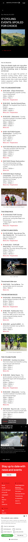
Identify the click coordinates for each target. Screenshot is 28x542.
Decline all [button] (20, 535)
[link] (9, 474)
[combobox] (24, 516)
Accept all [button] (7, 535)
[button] (3, 2)
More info (6, 100)
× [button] (26, 516)
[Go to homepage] (13, 3)
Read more (13, 523)
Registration (14, 100)
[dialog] (14, 528)
